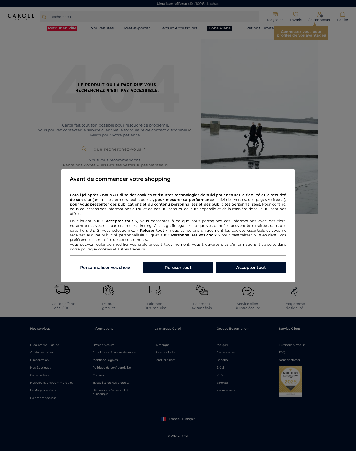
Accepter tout (251, 267)
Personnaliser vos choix (105, 267)
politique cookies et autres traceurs (113, 249)
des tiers (277, 221)
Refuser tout (178, 267)
